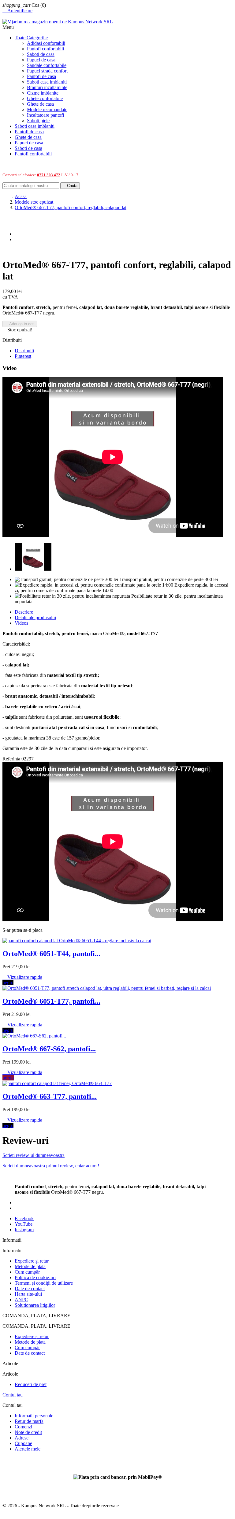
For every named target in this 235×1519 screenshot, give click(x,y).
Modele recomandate (47, 109)
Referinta (11, 758)
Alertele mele (27, 1448)
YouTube (23, 1224)
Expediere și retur (32, 1260)
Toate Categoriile (31, 37)
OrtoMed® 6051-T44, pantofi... (51, 954)
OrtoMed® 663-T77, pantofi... (49, 1096)
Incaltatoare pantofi (45, 115)
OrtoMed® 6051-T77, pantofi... (51, 1001)
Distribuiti (24, 350)
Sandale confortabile (46, 65)
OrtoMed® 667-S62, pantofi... (49, 1049)
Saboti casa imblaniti (47, 81)
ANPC (21, 1299)
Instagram (24, 1229)
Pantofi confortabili (45, 48)
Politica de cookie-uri (35, 1277)
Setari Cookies (16, 1459)
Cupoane (23, 1443)
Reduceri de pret (31, 1384)
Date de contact (30, 1288)
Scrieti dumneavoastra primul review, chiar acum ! (50, 1165)
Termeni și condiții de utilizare (44, 1283)
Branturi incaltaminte (47, 87)
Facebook (24, 1218)
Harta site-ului (28, 1294)
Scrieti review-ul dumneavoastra (33, 1155)
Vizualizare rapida (22, 977)
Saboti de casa (40, 54)
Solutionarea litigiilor (35, 1305)
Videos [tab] (21, 623)
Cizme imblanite (42, 93)
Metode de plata (30, 1266)
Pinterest (23, 356)
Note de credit (28, 1432)
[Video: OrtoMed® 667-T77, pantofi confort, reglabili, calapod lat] (33, 569)
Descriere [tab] (24, 612)
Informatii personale (34, 1415)
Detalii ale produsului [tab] (35, 617)
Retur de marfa (29, 1421)
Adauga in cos (20, 324)
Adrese (21, 1437)
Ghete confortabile (45, 98)
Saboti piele (38, 120)
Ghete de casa (40, 104)
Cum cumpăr (27, 1272)
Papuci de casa (41, 59)
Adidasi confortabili (46, 43)
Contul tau (12, 1394)
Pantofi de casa (41, 76)
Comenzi (23, 1426)
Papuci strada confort (47, 70)
